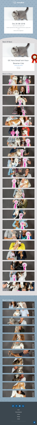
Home (18, 409)
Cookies (18, 414)
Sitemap (18, 416)
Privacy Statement (18, 412)
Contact (18, 419)
